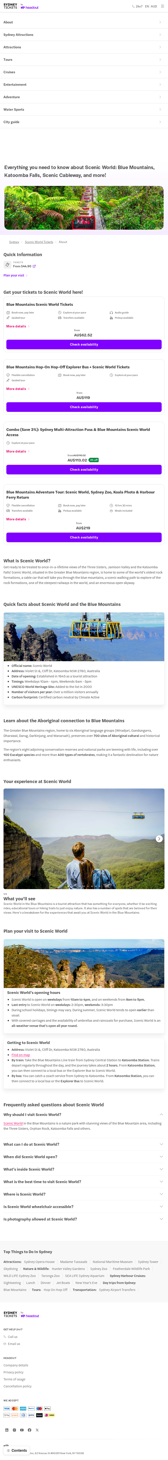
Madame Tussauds (73, 1261)
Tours (8, 59)
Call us (13, 1336)
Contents (19, 1450)
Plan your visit (14, 275)
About (8, 21)
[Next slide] (159, 838)
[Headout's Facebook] (29, 1430)
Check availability (84, 344)
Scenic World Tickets (39, 241)
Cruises (9, 71)
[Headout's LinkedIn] (7, 1430)
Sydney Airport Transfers (117, 1289)
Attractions (12, 46)
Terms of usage (14, 1379)
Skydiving (11, 1268)
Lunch (30, 1282)
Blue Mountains (15, 1289)
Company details (16, 1365)
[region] (84, 839)
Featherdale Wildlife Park (131, 1268)
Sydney (14, 241)
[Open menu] (162, 6)
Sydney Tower (148, 1261)
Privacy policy (13, 1372)
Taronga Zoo (50, 1275)
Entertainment (15, 84)
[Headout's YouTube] (22, 1430)
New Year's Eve (86, 1282)
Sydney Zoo (98, 1268)
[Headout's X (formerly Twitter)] (37, 1430)
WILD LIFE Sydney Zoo (20, 1275)
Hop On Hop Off (55, 1289)
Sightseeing (12, 1282)
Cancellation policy (18, 1386)
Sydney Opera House (39, 1261)
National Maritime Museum (113, 1261)
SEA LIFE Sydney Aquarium (84, 1275)
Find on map (21, 1054)
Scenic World (13, 1123)
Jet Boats (63, 1282)
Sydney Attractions (18, 34)
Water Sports (14, 109)
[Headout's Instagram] (14, 1430)
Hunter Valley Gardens (68, 1268)
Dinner (46, 1282)
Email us (14, 1343)
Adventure (12, 96)
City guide (11, 121)
